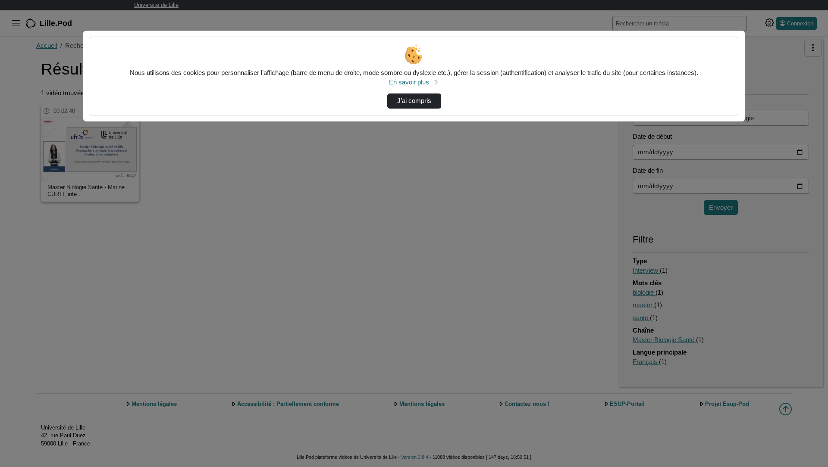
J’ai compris (414, 100)
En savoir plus (409, 82)
